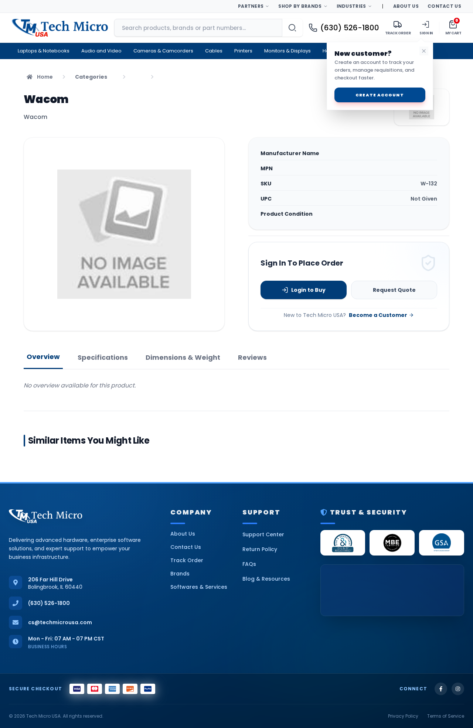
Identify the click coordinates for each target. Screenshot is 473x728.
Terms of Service (445, 716)
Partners (250, 6)
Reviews (252, 357)
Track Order (186, 560)
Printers (243, 50)
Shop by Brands (299, 6)
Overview (43, 356)
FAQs (249, 564)
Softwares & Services (198, 587)
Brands (180, 573)
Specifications (103, 357)
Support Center (263, 534)
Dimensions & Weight (183, 357)
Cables (213, 50)
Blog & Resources (266, 578)
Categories (91, 77)
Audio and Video (101, 50)
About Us (406, 6)
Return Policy (259, 549)
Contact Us (444, 6)
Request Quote (394, 290)
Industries (351, 6)
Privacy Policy (403, 716)
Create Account (379, 95)
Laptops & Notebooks (43, 50)
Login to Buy (308, 290)
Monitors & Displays (287, 50)
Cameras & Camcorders (163, 50)
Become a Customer (378, 315)
